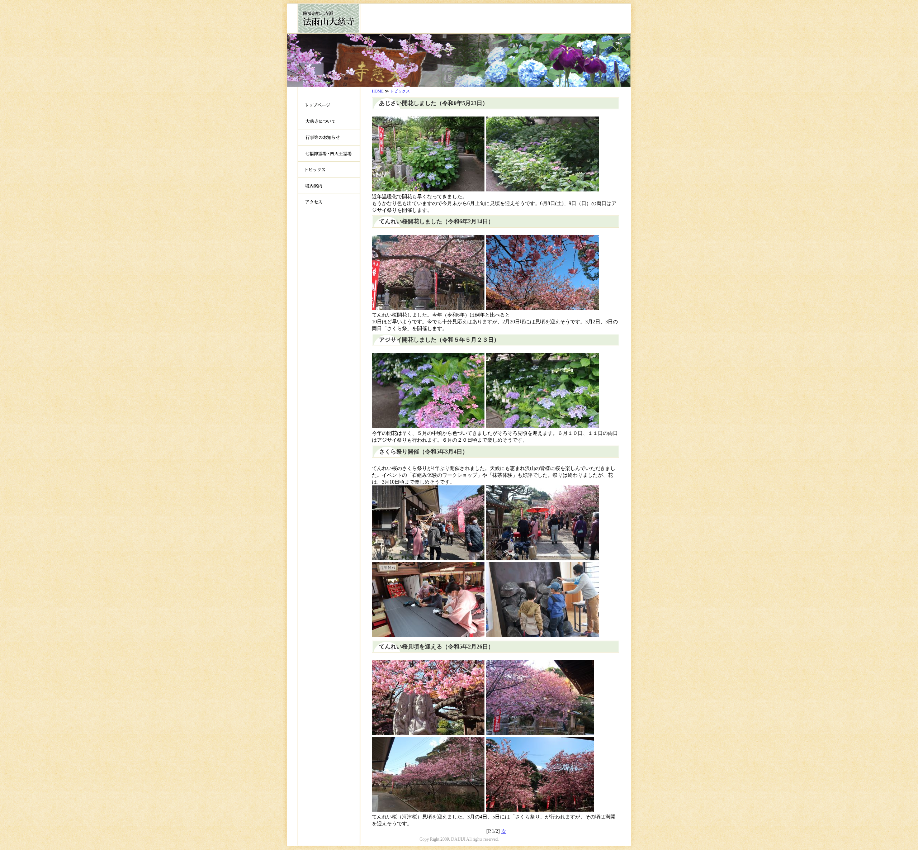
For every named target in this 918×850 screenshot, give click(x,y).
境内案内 (329, 186)
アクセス (329, 202)
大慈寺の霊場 (329, 154)
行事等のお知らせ (329, 137)
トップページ (329, 105)
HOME (378, 91)
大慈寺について (329, 121)
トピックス (329, 170)
